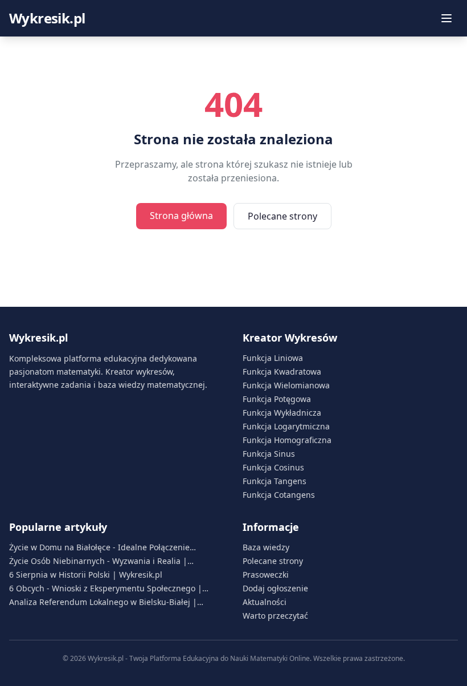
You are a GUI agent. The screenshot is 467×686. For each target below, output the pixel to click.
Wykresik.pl (47, 18)
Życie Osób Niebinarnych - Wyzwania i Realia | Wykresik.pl (98, 561)
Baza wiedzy (266, 547)
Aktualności (264, 601)
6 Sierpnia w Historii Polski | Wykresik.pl (85, 574)
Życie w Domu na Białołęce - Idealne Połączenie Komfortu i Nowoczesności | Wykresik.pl (99, 547)
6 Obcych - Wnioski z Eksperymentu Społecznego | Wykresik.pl (105, 588)
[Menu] (446, 18)
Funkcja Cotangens (279, 494)
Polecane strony (282, 216)
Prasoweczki (266, 574)
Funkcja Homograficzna (287, 440)
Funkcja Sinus (269, 453)
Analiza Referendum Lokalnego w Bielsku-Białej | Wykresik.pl (103, 602)
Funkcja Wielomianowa (286, 385)
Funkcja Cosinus (273, 467)
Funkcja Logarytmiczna (286, 426)
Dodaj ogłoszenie (275, 588)
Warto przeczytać (275, 615)
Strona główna (181, 215)
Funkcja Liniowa (273, 357)
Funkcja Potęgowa (277, 398)
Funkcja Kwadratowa (282, 371)
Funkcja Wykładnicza (282, 412)
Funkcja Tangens (274, 481)
